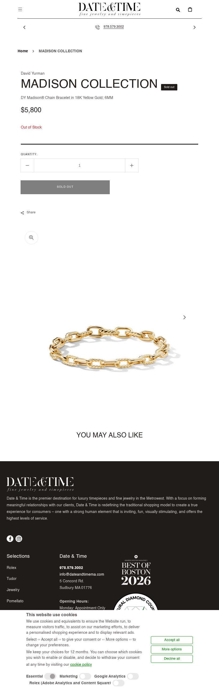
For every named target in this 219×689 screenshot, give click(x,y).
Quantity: (29, 154)
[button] (20, 9)
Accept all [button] (172, 640)
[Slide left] (25, 27)
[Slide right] (194, 27)
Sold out (65, 187)
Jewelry (13, 590)
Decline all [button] (172, 658)
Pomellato (15, 601)
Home (23, 51)
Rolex (11, 568)
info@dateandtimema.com (82, 574)
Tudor (12, 579)
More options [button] (172, 649)
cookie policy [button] (81, 665)
